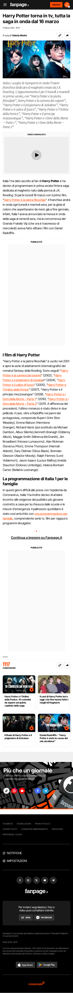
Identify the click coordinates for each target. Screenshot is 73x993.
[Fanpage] (36, 891)
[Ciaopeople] (36, 984)
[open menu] (4, 4)
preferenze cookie (12, 834)
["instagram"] (14, 791)
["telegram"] (45, 791)
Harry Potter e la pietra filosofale (25, 200)
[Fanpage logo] (19, 5)
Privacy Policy (42, 823)
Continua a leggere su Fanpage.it (36, 538)
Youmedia (8, 823)
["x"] (30, 791)
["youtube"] (22, 791)
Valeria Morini (19, 35)
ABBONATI (56, 5)
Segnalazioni (24, 823)
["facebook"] (38, 791)
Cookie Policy (10, 829)
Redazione (57, 829)
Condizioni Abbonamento (34, 829)
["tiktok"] (6, 791)
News (5, 657)
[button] (67, 35)
